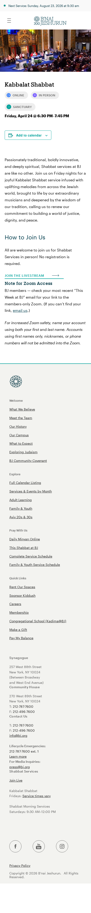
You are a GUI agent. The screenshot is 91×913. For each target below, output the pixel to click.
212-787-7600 (23, 706)
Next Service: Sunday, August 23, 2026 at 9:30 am (43, 5)
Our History (18, 426)
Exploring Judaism (23, 452)
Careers (15, 604)
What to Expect (21, 443)
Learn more (18, 756)
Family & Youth (20, 508)
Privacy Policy (19, 865)
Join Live (15, 780)
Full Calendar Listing (25, 483)
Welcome (16, 400)
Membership (19, 612)
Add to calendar (29, 135)
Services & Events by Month (30, 491)
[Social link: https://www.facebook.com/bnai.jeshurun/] (15, 846)
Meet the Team (20, 418)
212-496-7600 (24, 712)
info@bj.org (18, 735)
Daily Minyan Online (24, 539)
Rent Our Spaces (22, 587)
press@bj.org (19, 767)
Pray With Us (18, 530)
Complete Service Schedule (30, 556)
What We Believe (22, 409)
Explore (15, 474)
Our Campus (19, 435)
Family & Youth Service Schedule (34, 565)
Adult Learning (20, 500)
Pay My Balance (21, 638)
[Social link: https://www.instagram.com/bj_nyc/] (62, 846)
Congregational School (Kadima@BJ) (37, 621)
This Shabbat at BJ (23, 548)
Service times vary (36, 796)
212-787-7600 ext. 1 (24, 751)
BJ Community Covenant (28, 461)
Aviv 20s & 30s (20, 517)
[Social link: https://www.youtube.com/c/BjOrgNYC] (39, 846)
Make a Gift (18, 630)
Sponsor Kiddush (22, 595)
